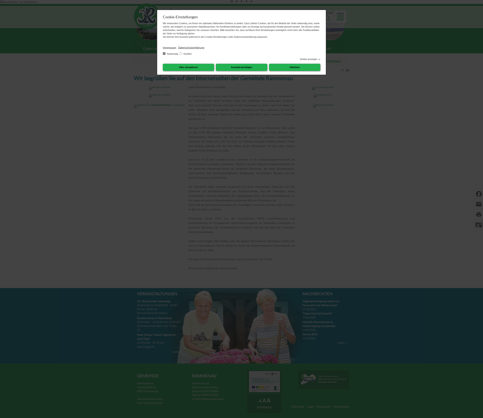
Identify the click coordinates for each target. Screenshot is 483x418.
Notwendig (172, 54)
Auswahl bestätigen (241, 67)
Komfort (187, 54)
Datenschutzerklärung (191, 47)
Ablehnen (294, 67)
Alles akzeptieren (188, 67)
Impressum (169, 47)
